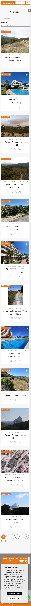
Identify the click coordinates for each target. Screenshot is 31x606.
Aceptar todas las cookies (14, 593)
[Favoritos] (27, 33)
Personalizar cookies (14, 598)
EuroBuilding (8, 3)
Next (27, 41)
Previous (3, 41)
